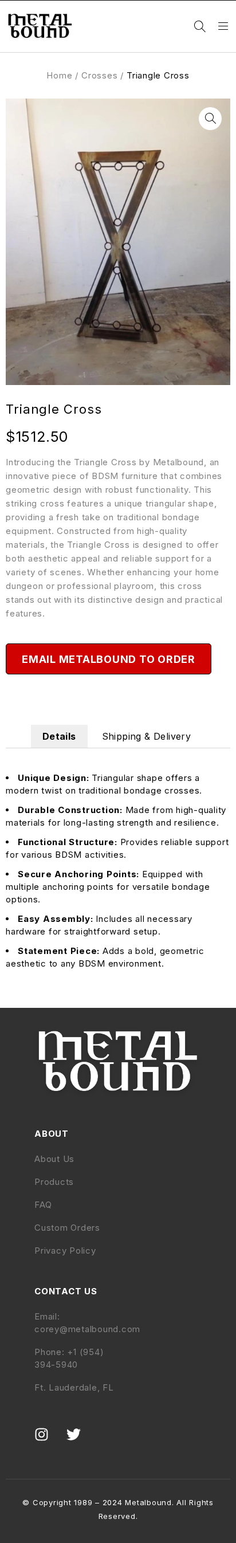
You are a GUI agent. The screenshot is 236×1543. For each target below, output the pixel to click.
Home (59, 75)
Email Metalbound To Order (108, 659)
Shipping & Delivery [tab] (146, 736)
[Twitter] (80, 1441)
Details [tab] (59, 736)
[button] (210, 118)
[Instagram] (48, 1441)
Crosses (99, 75)
